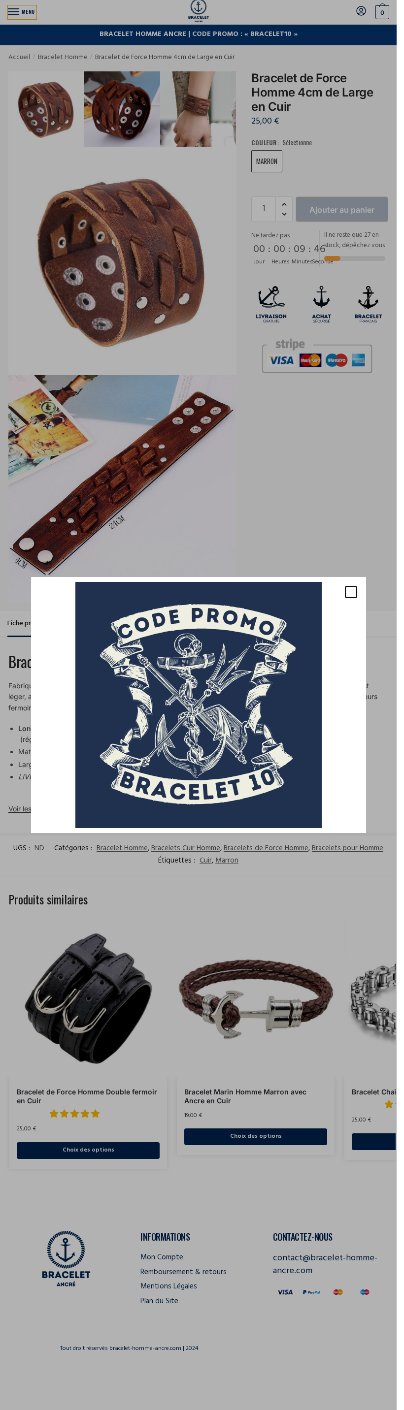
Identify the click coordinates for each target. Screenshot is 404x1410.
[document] (198, 705)
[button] (351, 592)
